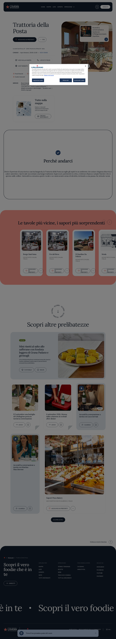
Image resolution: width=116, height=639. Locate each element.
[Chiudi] (86, 66)
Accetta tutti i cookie (79, 80)
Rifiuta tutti (66, 80)
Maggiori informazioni (49, 75)
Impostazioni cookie (38, 80)
